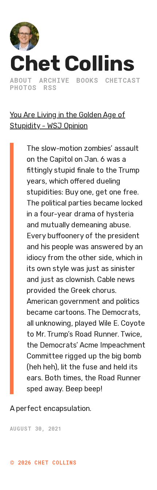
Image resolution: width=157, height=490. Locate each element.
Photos (23, 87)
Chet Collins (72, 63)
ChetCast (123, 80)
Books (87, 80)
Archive (54, 80)
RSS (50, 87)
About (21, 80)
